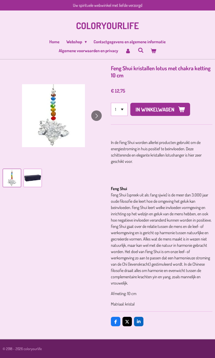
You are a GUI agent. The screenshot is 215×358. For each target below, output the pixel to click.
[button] (12, 178)
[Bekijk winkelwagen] (153, 50)
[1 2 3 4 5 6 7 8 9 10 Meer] (119, 109)
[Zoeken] (140, 50)
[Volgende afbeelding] (96, 115)
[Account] (128, 50)
